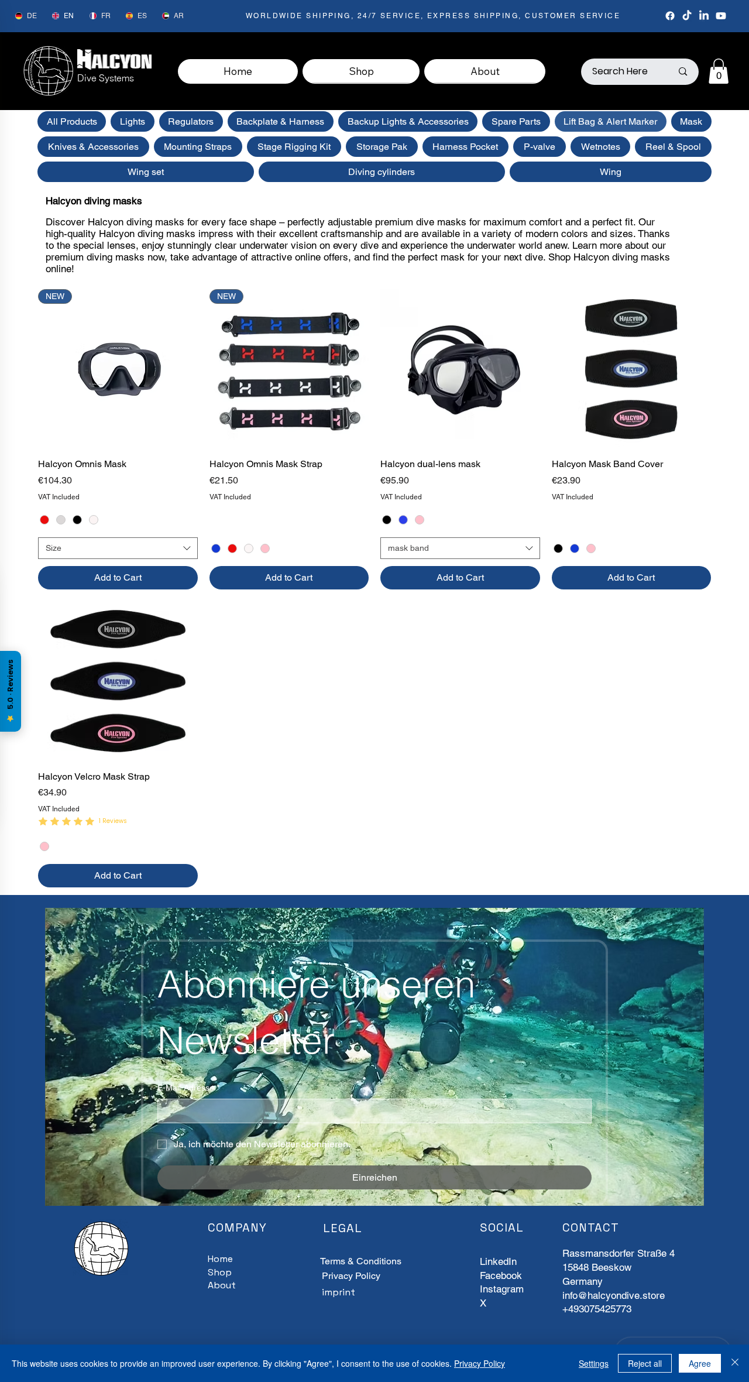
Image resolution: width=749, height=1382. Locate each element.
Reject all (645, 1363)
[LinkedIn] (704, 16)
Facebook (501, 1275)
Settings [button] (594, 1363)
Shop (220, 1272)
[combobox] (118, 548)
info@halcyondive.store (613, 1295)
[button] (718, 71)
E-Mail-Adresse (188, 1087)
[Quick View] (460, 369)
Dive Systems (105, 78)
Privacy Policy (351, 1275)
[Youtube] (721, 16)
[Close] (735, 1363)
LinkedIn (498, 1261)
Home (220, 1259)
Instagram (502, 1289)
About (222, 1285)
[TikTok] (687, 16)
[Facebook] (670, 16)
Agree (700, 1363)
